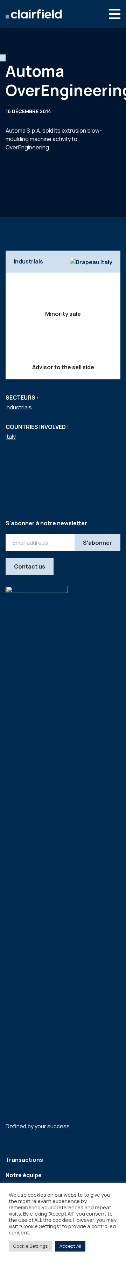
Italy (11, 436)
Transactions (24, 1160)
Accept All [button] (70, 1246)
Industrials (19, 407)
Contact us (29, 566)
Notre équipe (24, 1175)
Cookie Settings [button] (30, 1246)
